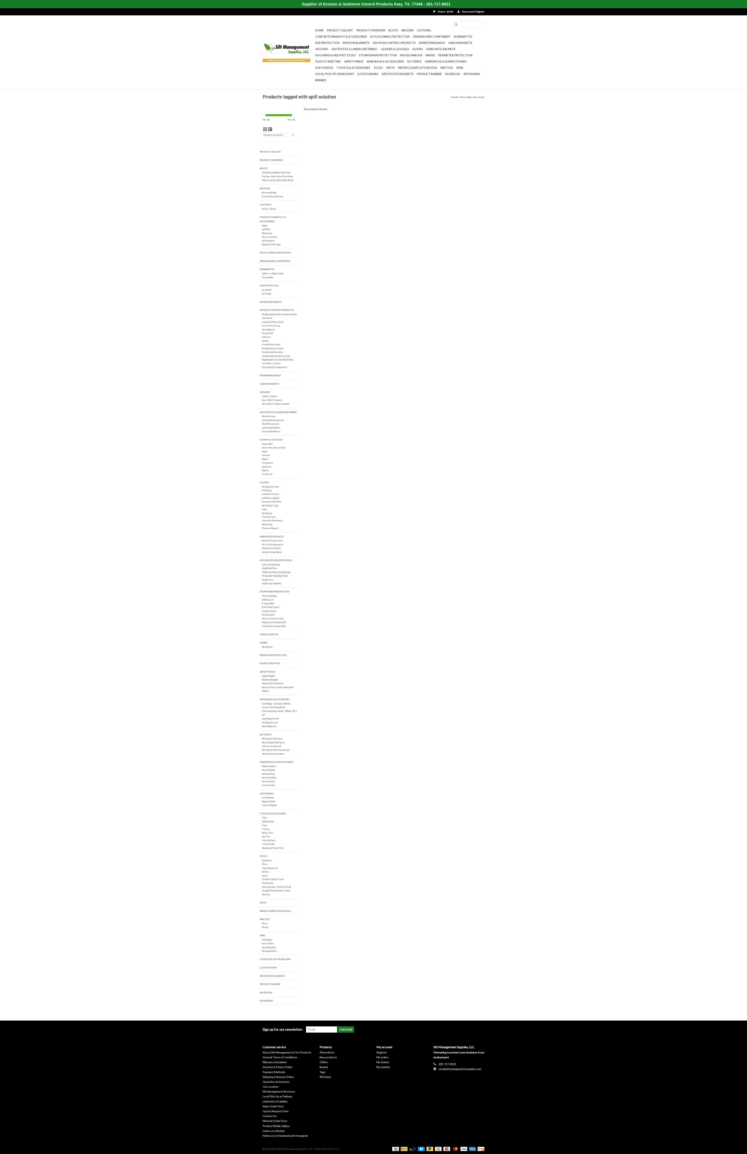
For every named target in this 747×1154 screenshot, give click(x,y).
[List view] (270, 129)
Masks (430, 55)
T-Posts (266, 829)
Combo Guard (269, 611)
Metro (265, 459)
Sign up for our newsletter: (283, 1029)
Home (319, 30)
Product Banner (429, 73)
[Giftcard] (446, 1148)
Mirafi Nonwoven (270, 424)
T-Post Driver (269, 840)
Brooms (408, 30)
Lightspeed (333, 1148)
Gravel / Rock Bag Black (273, 707)
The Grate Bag (269, 596)
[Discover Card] (480, 1148)
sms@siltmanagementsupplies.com (460, 1069)
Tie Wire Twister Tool (272, 879)
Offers (324, 1062)
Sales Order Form (273, 1106)
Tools (378, 67)
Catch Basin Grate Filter (274, 626)
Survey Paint (268, 781)
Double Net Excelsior (272, 352)
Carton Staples (269, 805)
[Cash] (438, 1148)
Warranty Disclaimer (275, 1062)
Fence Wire (268, 943)
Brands (320, 80)
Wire (459, 67)
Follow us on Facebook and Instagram (285, 1135)
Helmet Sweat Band (271, 552)
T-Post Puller (268, 844)
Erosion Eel (267, 333)
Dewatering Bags (432, 42)
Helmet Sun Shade (271, 548)
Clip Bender (268, 821)
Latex (264, 509)
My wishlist (383, 1067)
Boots (393, 30)
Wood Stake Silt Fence (273, 742)
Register (381, 1052)
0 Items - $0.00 (445, 11)
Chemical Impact (270, 528)
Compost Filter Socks (273, 322)
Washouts (267, 233)
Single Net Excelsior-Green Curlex (279, 314)
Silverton (266, 466)
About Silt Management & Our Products (287, 1052)
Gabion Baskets (460, 42)
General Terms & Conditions (280, 1057)
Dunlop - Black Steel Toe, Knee (277, 176)
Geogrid (321, 49)
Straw (265, 923)
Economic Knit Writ (271, 501)
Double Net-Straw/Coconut (276, 356)
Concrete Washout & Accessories (341, 36)
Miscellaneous (411, 55)
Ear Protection (327, 42)
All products (327, 1052)
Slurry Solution (269, 237)
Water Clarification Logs (417, 67)
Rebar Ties (267, 832)
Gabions (266, 337)
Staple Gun (267, 579)
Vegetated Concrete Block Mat (277, 359)
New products (328, 1057)
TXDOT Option (269, 396)
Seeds (265, 340)
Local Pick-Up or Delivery (334, 73)
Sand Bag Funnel (270, 718)
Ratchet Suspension (272, 540)
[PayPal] (403, 1148)
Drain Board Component (432, 36)
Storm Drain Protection (378, 55)
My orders (382, 1057)
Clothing (424, 30)
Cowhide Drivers (270, 494)
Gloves (417, 49)
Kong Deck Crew (270, 486)
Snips (265, 875)
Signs (264, 225)
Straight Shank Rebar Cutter (276, 890)
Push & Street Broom (272, 196)
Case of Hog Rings (271, 564)
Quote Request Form (275, 1111)
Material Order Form (275, 1120)
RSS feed (325, 1077)
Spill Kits (266, 229)
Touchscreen (269, 517)
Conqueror (268, 462)
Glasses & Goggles (395, 49)
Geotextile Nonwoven (273, 420)
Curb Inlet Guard (270, 607)
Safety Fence (353, 61)
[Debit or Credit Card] (412, 1148)
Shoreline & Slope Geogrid (275, 403)
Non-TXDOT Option (272, 400)
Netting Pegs (268, 774)
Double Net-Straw (271, 344)
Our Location (271, 1086)
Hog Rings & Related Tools (335, 55)
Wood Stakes (268, 770)
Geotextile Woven (271, 431)
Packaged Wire (269, 951)
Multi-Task (267, 524)
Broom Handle (269, 192)
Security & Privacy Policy (277, 1067)
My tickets (382, 1062)
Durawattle (463, 36)
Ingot (264, 451)
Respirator (267, 646)
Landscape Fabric (271, 427)
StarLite (266, 455)
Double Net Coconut (272, 348)
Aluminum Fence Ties (273, 848)
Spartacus (267, 513)
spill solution (475, 97)
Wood (265, 927)
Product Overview (370, 30)
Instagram (471, 73)
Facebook (452, 73)
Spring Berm (268, 329)
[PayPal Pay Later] (429, 1148)
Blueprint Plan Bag (271, 244)
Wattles (446, 67)
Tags (462, 97)
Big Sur (265, 470)
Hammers (267, 860)
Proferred (267, 474)
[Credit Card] (395, 1148)
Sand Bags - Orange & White (276, 703)
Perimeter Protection (455, 55)
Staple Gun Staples (271, 583)
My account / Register (473, 11)
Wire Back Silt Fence (272, 738)
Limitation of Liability (275, 1101)
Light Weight (268, 676)
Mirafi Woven (268, 416)
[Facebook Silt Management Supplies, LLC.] (481, 1029)
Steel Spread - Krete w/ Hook (276, 887)
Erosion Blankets (356, 42)
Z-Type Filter (268, 603)
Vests (390, 67)
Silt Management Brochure (279, 1091)
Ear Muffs (267, 289)
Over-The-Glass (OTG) (273, 447)
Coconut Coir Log (271, 325)
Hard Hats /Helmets (440, 49)
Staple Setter (268, 801)
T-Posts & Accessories (353, 67)
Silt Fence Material (271, 746)
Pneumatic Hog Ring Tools (275, 575)
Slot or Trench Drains (273, 618)
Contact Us (270, 1116)
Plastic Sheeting (328, 61)
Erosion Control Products (394, 42)
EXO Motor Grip (270, 505)
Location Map (367, 73)
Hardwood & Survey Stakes (445, 61)
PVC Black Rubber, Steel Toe (276, 172)
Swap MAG (267, 444)
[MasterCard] (455, 1148)
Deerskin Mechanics (272, 520)
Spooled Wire (269, 947)
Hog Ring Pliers (269, 568)
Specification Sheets (397, 73)
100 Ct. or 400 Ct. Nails (273, 273)
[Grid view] (265, 129)
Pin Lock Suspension (272, 544)
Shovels (266, 894)
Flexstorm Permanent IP (274, 622)
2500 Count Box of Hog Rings (276, 572)
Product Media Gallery (276, 1126)
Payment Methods (274, 1072)
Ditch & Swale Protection (390, 36)
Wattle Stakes (269, 766)
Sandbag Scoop (270, 722)
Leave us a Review (274, 1130)
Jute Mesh (267, 318)
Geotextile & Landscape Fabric (354, 49)
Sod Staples (324, 67)
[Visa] (463, 1148)
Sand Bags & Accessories (385, 61)
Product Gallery (340, 30)
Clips (264, 817)
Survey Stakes (269, 777)
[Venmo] (420, 1148)
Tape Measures (270, 868)
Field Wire (267, 939)
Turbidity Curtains (271, 363)
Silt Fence (414, 61)
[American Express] (472, 1148)
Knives (265, 871)
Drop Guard (268, 614)
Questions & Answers (276, 1081)
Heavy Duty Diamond (272, 683)
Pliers (265, 864)
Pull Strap (267, 490)
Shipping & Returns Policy (278, 1077)
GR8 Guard (267, 599)
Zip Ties (266, 836)
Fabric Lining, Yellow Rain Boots (278, 180)
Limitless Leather (271, 498)
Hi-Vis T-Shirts (269, 209)
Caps (264, 825)
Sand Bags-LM (269, 726)
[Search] (456, 24)
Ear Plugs (266, 293)
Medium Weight (270, 679)
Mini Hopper (268, 240)
